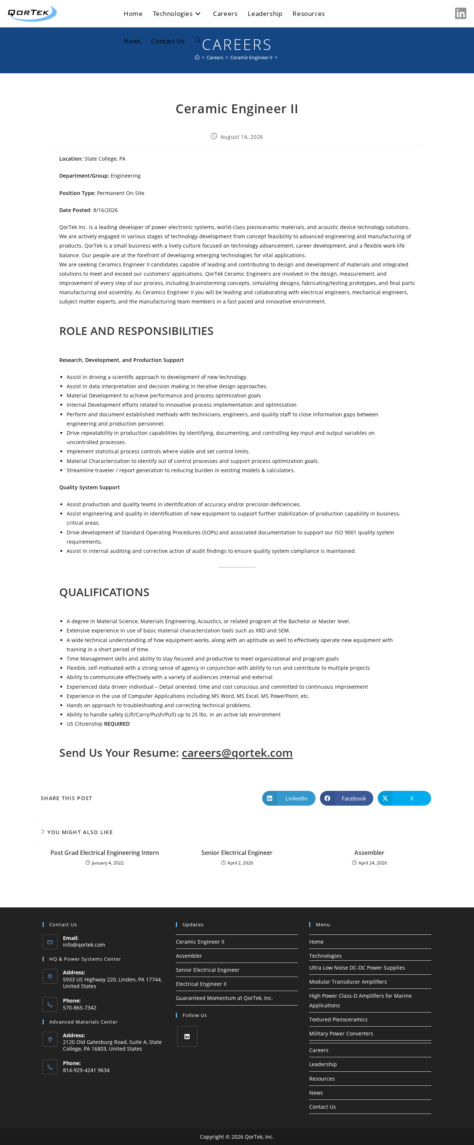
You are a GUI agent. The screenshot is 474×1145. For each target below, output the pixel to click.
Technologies (325, 955)
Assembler (369, 853)
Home (316, 941)
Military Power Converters (341, 1033)
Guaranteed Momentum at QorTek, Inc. (224, 997)
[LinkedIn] (187, 1036)
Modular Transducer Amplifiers (348, 981)
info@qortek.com (84, 944)
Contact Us (322, 1106)
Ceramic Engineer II (200, 941)
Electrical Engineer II (201, 983)
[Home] (197, 57)
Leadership (323, 1064)
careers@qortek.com (237, 752)
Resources (322, 1078)
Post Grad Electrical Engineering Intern (104, 853)
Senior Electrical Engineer (237, 853)
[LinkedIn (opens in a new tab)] (461, 13)
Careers (318, 1050)
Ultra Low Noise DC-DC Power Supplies (357, 967)
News (316, 1092)
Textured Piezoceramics (338, 1019)
